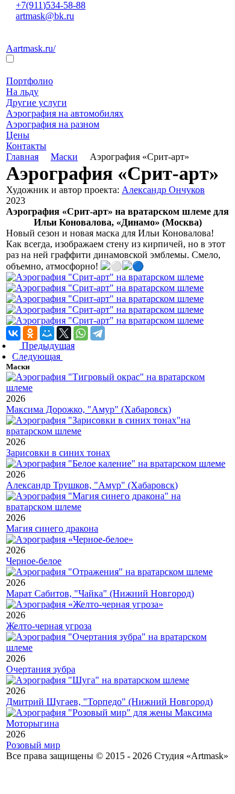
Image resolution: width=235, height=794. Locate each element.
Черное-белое (33, 561)
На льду (22, 92)
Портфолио (29, 81)
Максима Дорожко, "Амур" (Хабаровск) (88, 409)
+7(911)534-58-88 (51, 5)
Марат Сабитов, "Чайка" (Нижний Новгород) (100, 593)
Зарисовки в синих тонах (58, 453)
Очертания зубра (40, 669)
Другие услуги (36, 102)
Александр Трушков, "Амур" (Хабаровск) (92, 485)
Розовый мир (33, 745)
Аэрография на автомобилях (65, 113)
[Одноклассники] (30, 333)
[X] (64, 333)
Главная (22, 157)
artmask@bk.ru (45, 16)
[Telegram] (97, 333)
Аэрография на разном (52, 124)
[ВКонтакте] (13, 333)
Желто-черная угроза (49, 626)
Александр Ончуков (163, 190)
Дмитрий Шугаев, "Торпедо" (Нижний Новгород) (109, 702)
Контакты (26, 146)
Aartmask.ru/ (30, 48)
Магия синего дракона (52, 528)
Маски (64, 157)
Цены (18, 135)
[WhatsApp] (81, 333)
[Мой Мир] (47, 333)
